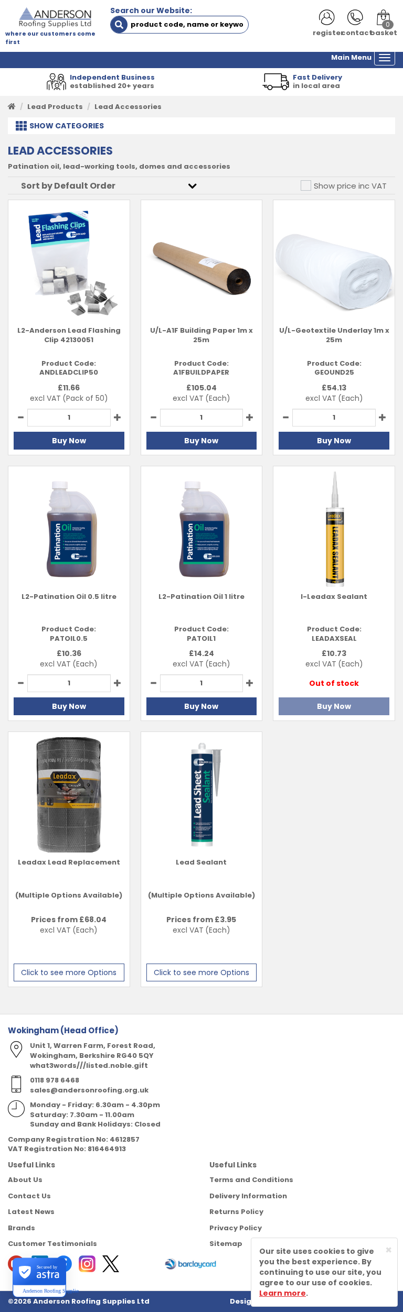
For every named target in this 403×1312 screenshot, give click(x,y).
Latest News (31, 1212)
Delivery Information (248, 1196)
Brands (21, 1228)
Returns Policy (236, 1212)
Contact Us (29, 1196)
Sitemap (225, 1244)
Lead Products (55, 107)
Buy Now (69, 440)
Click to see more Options (68, 972)
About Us (25, 1180)
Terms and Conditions (251, 1180)
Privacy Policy (235, 1228)
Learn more (282, 1293)
